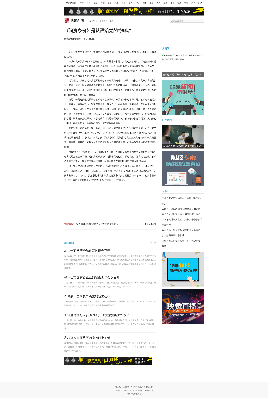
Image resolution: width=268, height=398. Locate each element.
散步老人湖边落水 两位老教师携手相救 (181, 214)
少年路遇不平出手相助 (173, 235)
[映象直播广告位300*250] (183, 306)
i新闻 (165, 191)
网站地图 (149, 387)
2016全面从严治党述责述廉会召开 (87, 250)
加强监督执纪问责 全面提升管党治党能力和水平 (97, 315)
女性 (137, 3)
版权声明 (126, 387)
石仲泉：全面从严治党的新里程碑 (87, 296)
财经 (103, 3)
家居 (165, 3)
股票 (110, 3)
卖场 (193, 3)
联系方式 (141, 387)
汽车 (117, 3)
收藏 (186, 3)
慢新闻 (165, 48)
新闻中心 (93, 21)
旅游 (151, 3)
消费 (200, 3)
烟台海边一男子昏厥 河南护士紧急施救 (181, 230)
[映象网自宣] (183, 97)
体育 (89, 3)
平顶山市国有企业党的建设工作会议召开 (91, 277)
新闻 (82, 3)
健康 (179, 3)
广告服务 (134, 387)
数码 (130, 3)
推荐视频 (167, 119)
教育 (172, 3)
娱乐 (96, 3)
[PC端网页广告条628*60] (108, 361)
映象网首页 (71, 3)
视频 (144, 3)
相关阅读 (69, 243)
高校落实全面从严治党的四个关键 (87, 338)
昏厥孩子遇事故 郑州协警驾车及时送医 (181, 209)
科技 (123, 3)
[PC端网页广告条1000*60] (134, 11)
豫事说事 (103, 21)
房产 (158, 3)
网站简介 (118, 387)
